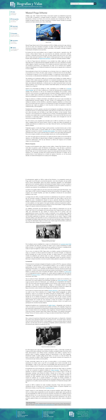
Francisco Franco (36, 274)
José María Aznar (50, 388)
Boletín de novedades (48, 413)
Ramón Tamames (53, 290)
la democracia (67, 271)
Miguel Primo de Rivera (44, 58)
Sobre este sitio (21, 411)
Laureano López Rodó (66, 244)
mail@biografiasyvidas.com (83, 416)
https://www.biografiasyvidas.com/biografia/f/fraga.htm (44, 404)
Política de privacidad (48, 416)
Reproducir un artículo (22, 415)
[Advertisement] (48, 167)
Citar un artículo (21, 416)
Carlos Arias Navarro (63, 280)
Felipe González (55, 370)
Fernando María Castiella (49, 131)
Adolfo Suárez (52, 305)
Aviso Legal (46, 415)
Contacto (19, 414)
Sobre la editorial (21, 413)
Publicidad (45, 414)
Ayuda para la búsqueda (49, 411)
